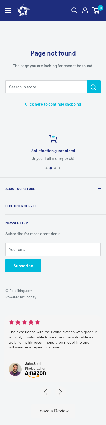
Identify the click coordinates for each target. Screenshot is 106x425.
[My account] (85, 10)
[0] (96, 10)
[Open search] (74, 10)
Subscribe (23, 265)
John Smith (33, 364)
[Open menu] (8, 10)
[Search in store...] (94, 86)
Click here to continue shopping (53, 104)
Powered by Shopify (20, 297)
